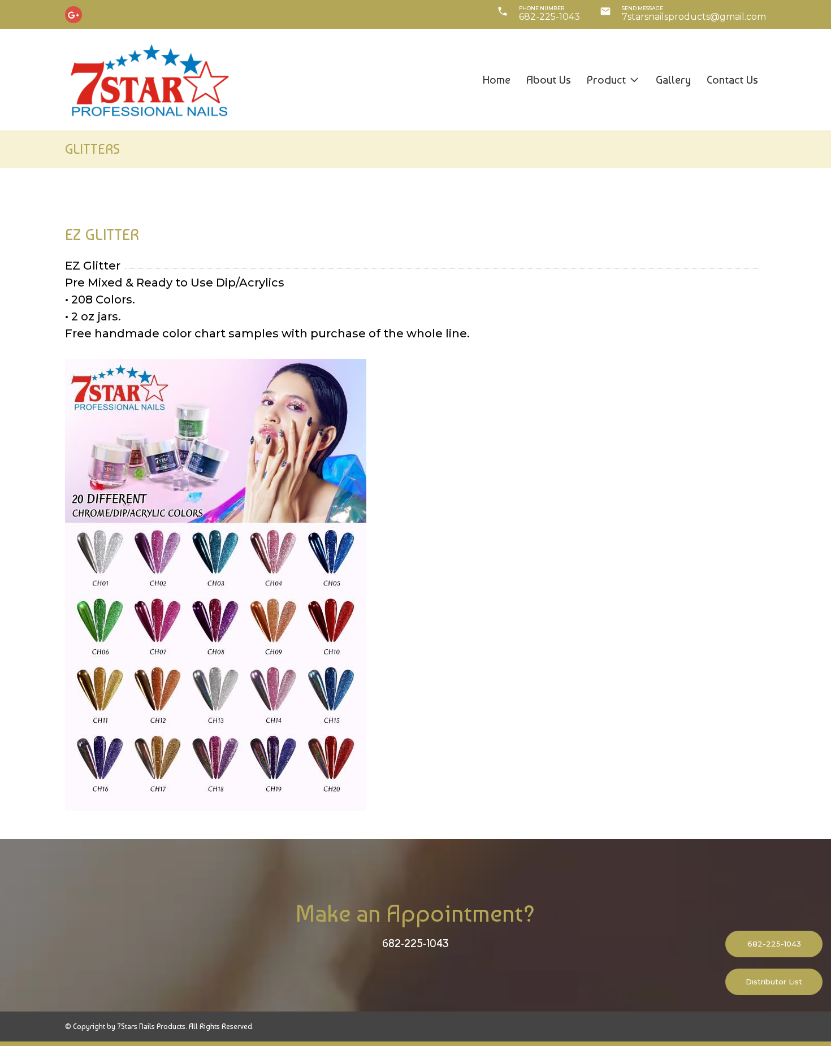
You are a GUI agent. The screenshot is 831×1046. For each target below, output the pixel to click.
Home (496, 79)
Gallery (673, 79)
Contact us (732, 79)
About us (548, 79)
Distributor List (774, 981)
